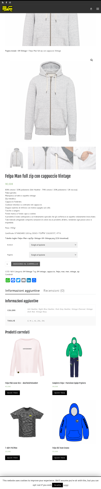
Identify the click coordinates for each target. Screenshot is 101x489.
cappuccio (51, 271)
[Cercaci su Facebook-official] (6, 2)
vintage (73, 271)
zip (78, 271)
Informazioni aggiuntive (22, 290)
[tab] (22, 291)
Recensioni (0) (53, 290)
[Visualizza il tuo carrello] (91, 8)
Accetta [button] (57, 485)
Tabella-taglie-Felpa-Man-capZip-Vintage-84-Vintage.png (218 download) (36, 238)
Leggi (65, 484)
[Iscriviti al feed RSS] (3, 2)
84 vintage (41, 271)
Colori (10, 245)
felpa (58, 271)
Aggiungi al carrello (25, 264)
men (67, 271)
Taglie (10, 255)
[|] (7, 8)
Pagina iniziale (10, 51)
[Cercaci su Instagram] (10, 2)
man (63, 271)
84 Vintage (22, 51)
